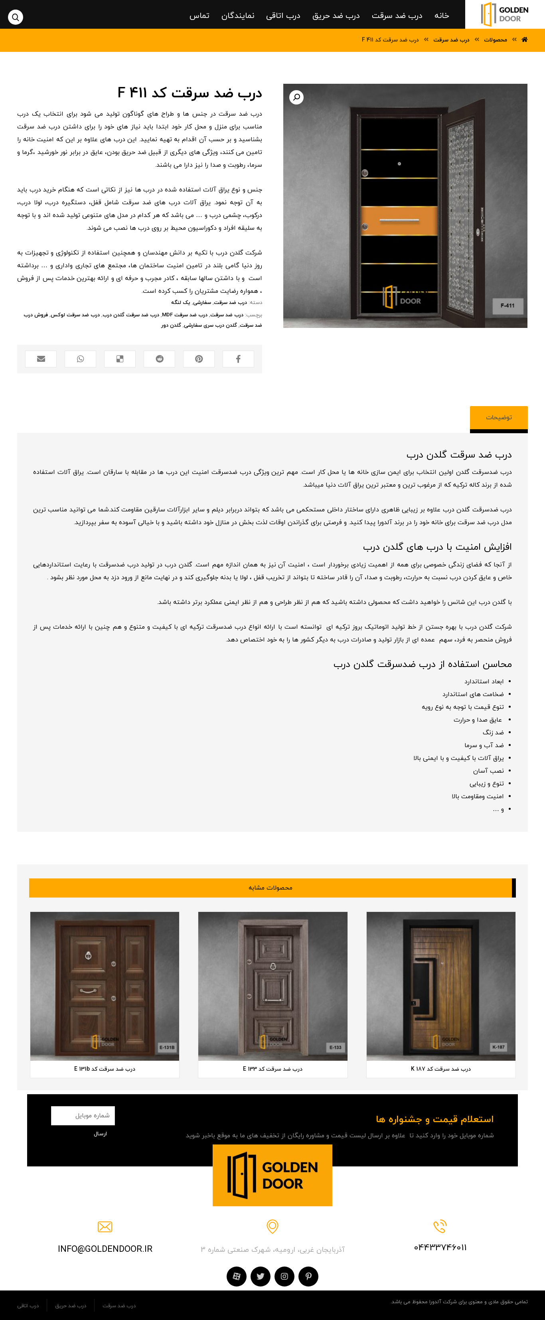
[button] (296, 97)
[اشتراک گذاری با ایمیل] (41, 359)
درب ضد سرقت (230, 302)
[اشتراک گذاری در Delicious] (120, 359)
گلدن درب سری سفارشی (210, 325)
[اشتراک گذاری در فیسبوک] (238, 359)
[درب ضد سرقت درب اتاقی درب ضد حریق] (505, 14)
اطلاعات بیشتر (397, 1037)
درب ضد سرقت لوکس (75, 315)
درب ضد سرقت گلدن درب (131, 315)
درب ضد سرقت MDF (184, 315)
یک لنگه (180, 302)
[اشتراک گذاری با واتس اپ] (80, 359)
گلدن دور (171, 325)
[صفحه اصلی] (524, 40)
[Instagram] (284, 1276)
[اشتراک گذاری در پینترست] (199, 359)
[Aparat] (237, 1276)
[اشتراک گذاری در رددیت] (159, 359)
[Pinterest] (308, 1276)
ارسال (100, 1134)
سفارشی (202, 302)
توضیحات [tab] (499, 417)
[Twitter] (261, 1276)
